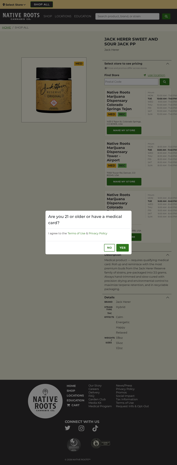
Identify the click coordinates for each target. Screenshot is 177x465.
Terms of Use (76, 233)
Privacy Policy (98, 233)
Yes (122, 247)
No (109, 247)
